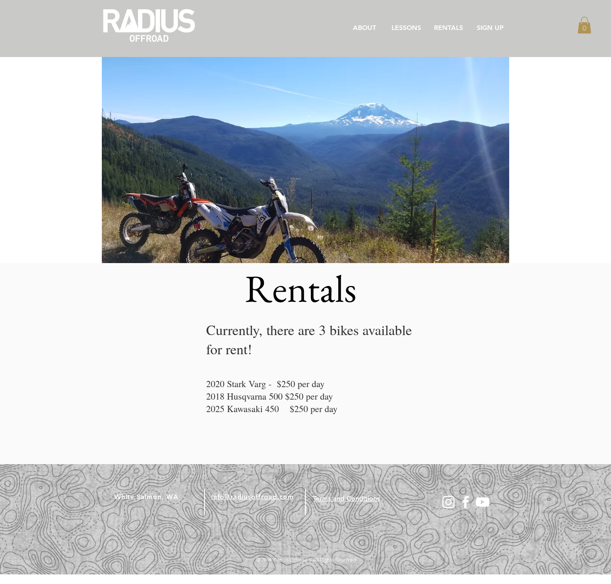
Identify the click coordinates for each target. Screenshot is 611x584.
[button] (584, 25)
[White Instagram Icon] (448, 502)
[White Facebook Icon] (465, 502)
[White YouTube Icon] (482, 502)
